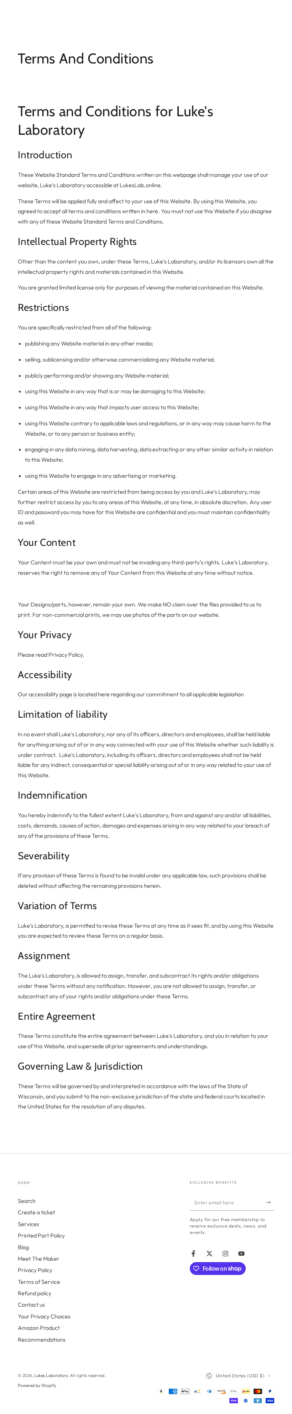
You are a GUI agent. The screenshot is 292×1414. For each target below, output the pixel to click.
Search (27, 1200)
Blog (23, 1247)
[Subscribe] (270, 1202)
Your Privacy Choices (44, 1316)
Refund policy (34, 1293)
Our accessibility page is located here (64, 694)
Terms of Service (39, 1281)
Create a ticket (36, 1212)
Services (28, 1224)
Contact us (31, 1304)
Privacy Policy (35, 1270)
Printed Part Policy (41, 1235)
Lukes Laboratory (51, 1375)
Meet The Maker (38, 1258)
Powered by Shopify (37, 1385)
